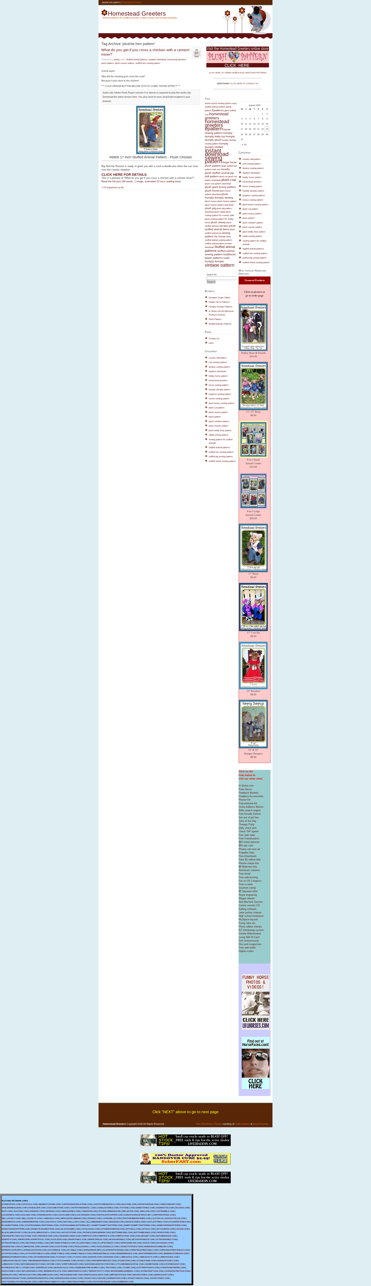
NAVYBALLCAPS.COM (73, 1222)
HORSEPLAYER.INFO (12, 1250)
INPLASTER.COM (130, 1211)
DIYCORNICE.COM (56, 1250)
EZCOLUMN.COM (66, 1215)
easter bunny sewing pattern (218, 103)
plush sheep (218, 222)
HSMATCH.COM (9, 1239)
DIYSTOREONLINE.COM (104, 1282)
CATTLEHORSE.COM (66, 1261)
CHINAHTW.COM (89, 1211)
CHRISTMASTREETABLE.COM (144, 1250)
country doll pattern (218, 358)
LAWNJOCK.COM (51, 1218)
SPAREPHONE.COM (154, 1264)
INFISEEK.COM (53, 1211)
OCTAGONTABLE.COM (166, 1239)
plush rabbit (219, 212)
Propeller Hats (246, 852)
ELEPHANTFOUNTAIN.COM (115, 1250)
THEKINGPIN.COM (10, 1236)
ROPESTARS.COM (165, 1232)
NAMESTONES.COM (145, 1208)
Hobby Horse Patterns (219, 302)
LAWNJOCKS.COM (128, 1257)
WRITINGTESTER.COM (120, 1275)
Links (211, 343)
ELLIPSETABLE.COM (86, 1243)
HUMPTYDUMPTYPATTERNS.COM (139, 1225)
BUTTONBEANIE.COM (122, 1232)
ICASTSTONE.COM (64, 1246)
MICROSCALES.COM (63, 1267)
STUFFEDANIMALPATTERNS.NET (75, 1225)
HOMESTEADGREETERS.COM (45, 1229)
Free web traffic (247, 947)
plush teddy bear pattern (220, 430)
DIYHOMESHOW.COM (44, 1257)
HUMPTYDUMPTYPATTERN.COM (107, 1225)
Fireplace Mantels (249, 792)
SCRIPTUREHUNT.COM (72, 1264)
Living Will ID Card (249, 937)
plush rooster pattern (124, 63)
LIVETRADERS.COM (85, 1215)
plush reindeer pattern (219, 421)
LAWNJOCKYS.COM (148, 1257)
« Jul (244, 144)
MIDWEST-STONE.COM (49, 1204)
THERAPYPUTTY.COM (98, 1271)
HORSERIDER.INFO (92, 1250)
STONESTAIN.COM (126, 1261)
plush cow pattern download (218, 183)
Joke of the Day (247, 820)
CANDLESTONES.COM (107, 1208)
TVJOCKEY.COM (63, 1257)
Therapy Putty (246, 824)
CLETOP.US (157, 1218)
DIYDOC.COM (83, 1261)
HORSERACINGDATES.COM (40, 1278)
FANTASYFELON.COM (175, 1218)
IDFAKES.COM (94, 1218)
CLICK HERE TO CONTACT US (244, 83)
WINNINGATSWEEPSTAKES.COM (17, 1257)
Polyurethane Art (248, 803)
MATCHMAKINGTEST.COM (32, 1264)
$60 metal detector (249, 842)
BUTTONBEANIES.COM (145, 1232)
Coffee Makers (242, 1124)
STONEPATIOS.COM (11, 1204)
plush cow (228, 180)
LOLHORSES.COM (10, 1215)
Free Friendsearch (249, 838)
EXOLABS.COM (28, 1215)
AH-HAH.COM (182, 1229)
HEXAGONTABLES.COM (143, 1239)
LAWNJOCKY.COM (10, 1264)
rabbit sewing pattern (218, 435)
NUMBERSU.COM (125, 1282)
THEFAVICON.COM (27, 1275)
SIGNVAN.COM (94, 1257)
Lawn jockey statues (250, 912)
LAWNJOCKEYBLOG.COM (14, 1261)
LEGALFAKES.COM (91, 1229)
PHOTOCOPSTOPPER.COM (109, 1215)
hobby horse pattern (218, 376)
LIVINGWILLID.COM (112, 1218)
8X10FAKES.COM (164, 1243)
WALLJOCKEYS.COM (31, 1218)
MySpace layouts (248, 919)
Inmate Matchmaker (250, 933)
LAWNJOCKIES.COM (168, 1257)
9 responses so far (114, 187)
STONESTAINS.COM (146, 1261)
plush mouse (211, 201)
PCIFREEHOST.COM (174, 1264)
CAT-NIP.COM (28, 1267)
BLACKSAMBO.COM (70, 1229)
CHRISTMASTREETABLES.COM (174, 1250)
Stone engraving (248, 894)
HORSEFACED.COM (116, 1278)
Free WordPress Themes (209, 1124)
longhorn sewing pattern (220, 394)
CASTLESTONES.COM (157, 1222)
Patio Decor (245, 789)
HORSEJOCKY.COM (163, 1275)
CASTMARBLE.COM (165, 1211)
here (134, 97)
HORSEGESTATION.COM (34, 1250)
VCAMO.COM (129, 1267)
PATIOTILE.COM (29, 1204)
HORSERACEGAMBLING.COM (158, 1246)
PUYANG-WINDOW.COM (109, 1211)
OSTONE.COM (53, 1264)
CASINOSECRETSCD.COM (177, 1271)
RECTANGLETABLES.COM (62, 1243)
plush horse (212, 190)
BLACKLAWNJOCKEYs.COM (41, 1232)
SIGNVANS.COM (110, 1257)
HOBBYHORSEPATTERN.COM (15, 1229)
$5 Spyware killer (248, 891)
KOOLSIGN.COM (58, 1239)
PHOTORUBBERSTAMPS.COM (137, 1218)
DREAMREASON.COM (47, 1275)
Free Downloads (248, 856)
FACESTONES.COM (11, 1271)
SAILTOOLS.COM (53, 1222)
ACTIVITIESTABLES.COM (37, 1253)
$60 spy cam (246, 845)
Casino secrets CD (249, 905)
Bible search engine (250, 810)
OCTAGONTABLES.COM (13, 1243)
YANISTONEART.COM (170, 1204)
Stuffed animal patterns (137, 59)
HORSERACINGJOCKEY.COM (68, 1278)
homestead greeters (176, 59)
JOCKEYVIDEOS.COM (137, 1278)
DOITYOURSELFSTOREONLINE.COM (19, 1282)
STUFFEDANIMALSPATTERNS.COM (41, 1225)
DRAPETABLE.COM (77, 1239)
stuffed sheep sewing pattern (222, 461)
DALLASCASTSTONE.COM (68, 1232)
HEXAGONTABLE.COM (119, 1239)
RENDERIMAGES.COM (126, 1253)
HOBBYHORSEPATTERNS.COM (171, 1225)
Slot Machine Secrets (251, 901)
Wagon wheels (247, 898)
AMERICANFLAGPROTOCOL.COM (33, 1239)
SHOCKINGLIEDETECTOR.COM (99, 1264)
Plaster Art (244, 799)
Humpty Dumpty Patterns (220, 306)
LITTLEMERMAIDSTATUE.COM (129, 1264)
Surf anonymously (249, 940)
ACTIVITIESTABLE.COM (13, 1253)
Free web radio (247, 835)
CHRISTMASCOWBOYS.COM (51, 1282)
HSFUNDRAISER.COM (166, 1236)
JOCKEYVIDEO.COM (159, 1278)
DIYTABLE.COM (74, 1250)
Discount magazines (250, 944)
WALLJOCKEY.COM (11, 1218)
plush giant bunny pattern (220, 187)
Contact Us (214, 338)
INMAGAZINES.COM (70, 1211)
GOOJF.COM (149, 1243)
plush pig (210, 208)
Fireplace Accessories (251, 796)
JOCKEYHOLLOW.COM (95, 1278)
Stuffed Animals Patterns (220, 324)
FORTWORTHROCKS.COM (104, 1261)
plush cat (223, 176)
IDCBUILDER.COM (36, 1208)
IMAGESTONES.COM (135, 1222)
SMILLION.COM (147, 1211)
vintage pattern (219, 265)
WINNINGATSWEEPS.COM (176, 1253)
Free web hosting (248, 877)
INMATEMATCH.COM (77, 1271)
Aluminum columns (249, 870)
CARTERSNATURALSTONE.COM (77, 1204)
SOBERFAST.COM (44, 1267)
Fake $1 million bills (250, 859)
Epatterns (218, 110)
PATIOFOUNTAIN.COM (148, 1204)
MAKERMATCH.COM (11, 1222)
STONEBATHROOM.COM (112, 1229)
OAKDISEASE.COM (11, 1246)
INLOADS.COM (182, 1208)
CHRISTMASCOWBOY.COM (78, 1282)
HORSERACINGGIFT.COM (14, 1278)
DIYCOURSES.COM (165, 1229)
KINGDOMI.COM (116, 1222)
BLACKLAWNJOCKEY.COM (14, 1232)
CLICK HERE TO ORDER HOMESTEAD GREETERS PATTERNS (237, 73)
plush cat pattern (216, 407)
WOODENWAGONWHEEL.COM (125, 1271)
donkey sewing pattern (219, 367)
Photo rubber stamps (250, 926)
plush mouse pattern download (219, 205)
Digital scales (246, 951)
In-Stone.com (246, 785)
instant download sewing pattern (217, 155)
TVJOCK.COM (79, 1257)
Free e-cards (246, 884)
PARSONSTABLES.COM (104, 1253)
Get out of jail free (249, 817)
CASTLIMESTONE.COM (58, 1208)
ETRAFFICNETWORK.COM (173, 1267)
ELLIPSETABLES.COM (108, 1243)
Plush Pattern (215, 319)
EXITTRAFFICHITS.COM (148, 1267)
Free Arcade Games (250, 813)
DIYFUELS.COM (133, 1229)
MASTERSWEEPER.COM (150, 1253)
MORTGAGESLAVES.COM (96, 1275)
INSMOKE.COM (37, 1211)
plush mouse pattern (227, 201)
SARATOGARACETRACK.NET (137, 1215)
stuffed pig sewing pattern (221, 456)
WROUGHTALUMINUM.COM (73, 1218)
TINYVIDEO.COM (113, 1267)
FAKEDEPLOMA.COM (48, 1236)
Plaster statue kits (249, 863)
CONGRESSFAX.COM (47, 1215)
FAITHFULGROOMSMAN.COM (96, 1232)
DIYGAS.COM (148, 1229)
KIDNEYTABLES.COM (81, 1253)
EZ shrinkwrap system (251, 930)
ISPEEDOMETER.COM (130, 1243)
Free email (244, 873)
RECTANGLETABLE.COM (37, 1243)
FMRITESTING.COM (125, 1236)
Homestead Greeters (131, 2)
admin (117, 59)
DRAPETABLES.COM (97, 1239)
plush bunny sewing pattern (221, 403)
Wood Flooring (260, 1124)
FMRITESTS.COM (106, 1236)
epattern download (157, 59)
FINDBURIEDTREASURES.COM (89, 1267)
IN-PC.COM (7, 1211)
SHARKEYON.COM (165, 1208)
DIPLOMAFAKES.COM (32, 1271)
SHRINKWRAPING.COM (33, 1222)
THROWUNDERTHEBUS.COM (41, 1261)
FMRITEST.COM (89, 1236)
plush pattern (107, 63)
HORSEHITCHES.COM (167, 1261)
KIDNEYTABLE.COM (60, 1253)
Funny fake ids (247, 923)
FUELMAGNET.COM (145, 1236)
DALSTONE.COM (28, 1236)
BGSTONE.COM (129, 1204)
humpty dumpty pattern (219, 389)
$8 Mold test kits (248, 866)
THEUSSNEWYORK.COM (70, 1275)
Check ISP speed (248, 831)
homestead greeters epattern (217, 125)
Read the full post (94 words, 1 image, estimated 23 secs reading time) (141, 181)
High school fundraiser (251, 915)
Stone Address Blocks (251, 806)
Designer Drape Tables (219, 297)
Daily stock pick (248, 827)
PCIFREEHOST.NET (11, 1267)
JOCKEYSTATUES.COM (131, 1246)
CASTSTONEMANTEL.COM (82, 1208)
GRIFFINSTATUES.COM (163, 1215)
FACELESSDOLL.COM (84, 1246)
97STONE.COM (127, 1208)
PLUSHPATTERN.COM (179, 1222)
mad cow (216, 169)
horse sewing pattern (218, 385)
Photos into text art (249, 849)
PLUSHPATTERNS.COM (12, 1225)
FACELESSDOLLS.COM (107, 1246)
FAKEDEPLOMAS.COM (69, 1236)
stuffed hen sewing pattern (147, 63)
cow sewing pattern (218, 362)
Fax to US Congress (250, 880)
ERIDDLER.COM (9, 1275)
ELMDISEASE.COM (30, 1246)
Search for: (212, 274)
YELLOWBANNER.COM (96, 1222)
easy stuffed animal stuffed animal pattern (221, 106)
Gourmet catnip (247, 887)
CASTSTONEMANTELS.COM (107, 1204)
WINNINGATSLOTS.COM (55, 1271)
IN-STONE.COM (21, 1211)
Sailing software (247, 909)
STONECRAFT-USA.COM (151, 1271)
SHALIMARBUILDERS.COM (14, 1208)
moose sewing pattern (219, 398)
